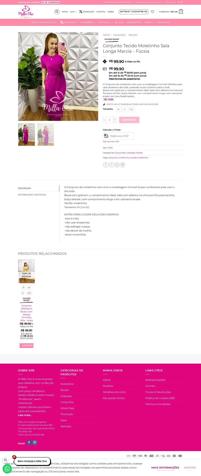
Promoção (88, 12)
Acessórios (164, 22)
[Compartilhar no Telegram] (122, 164)
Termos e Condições (158, 404)
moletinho (124, 157)
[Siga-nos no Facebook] (178, 2)
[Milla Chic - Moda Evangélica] (33, 12)
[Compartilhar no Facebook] (105, 164)
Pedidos (108, 385)
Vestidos (103, 22)
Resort (133, 35)
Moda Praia (67, 408)
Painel (107, 380)
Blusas (119, 22)
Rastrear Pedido (155, 380)
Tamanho (108, 109)
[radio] (118, 109)
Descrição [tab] (24, 188)
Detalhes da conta (114, 392)
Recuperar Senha (114, 398)
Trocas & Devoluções (148, 2)
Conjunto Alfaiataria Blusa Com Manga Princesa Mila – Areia (26, 313)
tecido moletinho (139, 157)
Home (65, 12)
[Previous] (23, 76)
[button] (57, 11)
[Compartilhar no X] (111, 164)
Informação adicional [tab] (32, 195)
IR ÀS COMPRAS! (50, 2)
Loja (72, 12)
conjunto (113, 157)
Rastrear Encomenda (118, 2)
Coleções (86, 22)
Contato (170, 2)
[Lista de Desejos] (152, 11)
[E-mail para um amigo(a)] (117, 164)
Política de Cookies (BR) (160, 398)
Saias (147, 22)
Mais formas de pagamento (124, 79)
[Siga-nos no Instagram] (181, 2)
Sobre (111, 12)
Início (106, 35)
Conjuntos (134, 22)
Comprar (129, 119)
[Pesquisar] (5, 460)
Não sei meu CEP (111, 141)
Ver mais (108, 99)
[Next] (92, 76)
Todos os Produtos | (43, 22)
